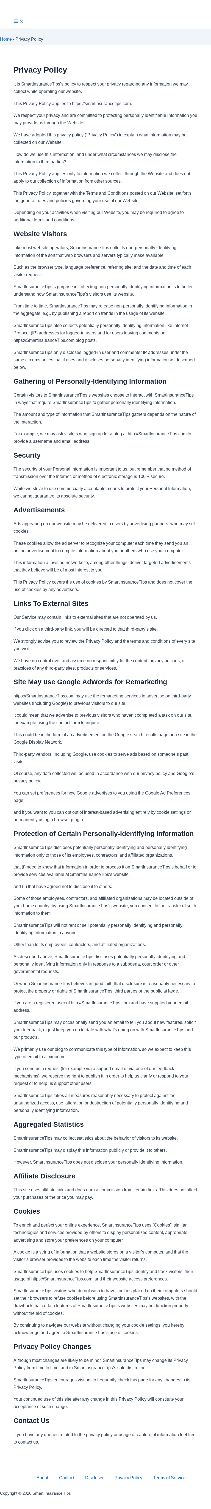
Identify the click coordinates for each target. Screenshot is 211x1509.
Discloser (94, 1477)
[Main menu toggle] (18, 22)
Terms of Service (169, 1477)
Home (6, 39)
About (42, 1477)
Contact (66, 1477)
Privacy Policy (128, 1477)
